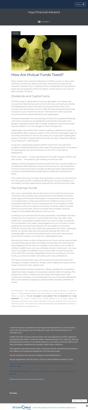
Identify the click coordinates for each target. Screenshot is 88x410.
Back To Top (78, 401)
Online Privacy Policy (19, 379)
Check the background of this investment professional (54, 408)
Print (16, 33)
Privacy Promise (36, 379)
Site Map (13, 393)
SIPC (19, 333)
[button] (80, 4)
